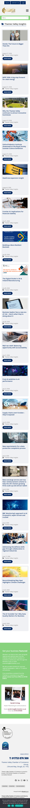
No (12, 805)
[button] (27, 10)
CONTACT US (15, 3)
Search (7, 3)
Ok (9, 805)
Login (23, 3)
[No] (28, 803)
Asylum (25, 791)
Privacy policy (19, 805)
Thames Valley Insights (11, 55)
